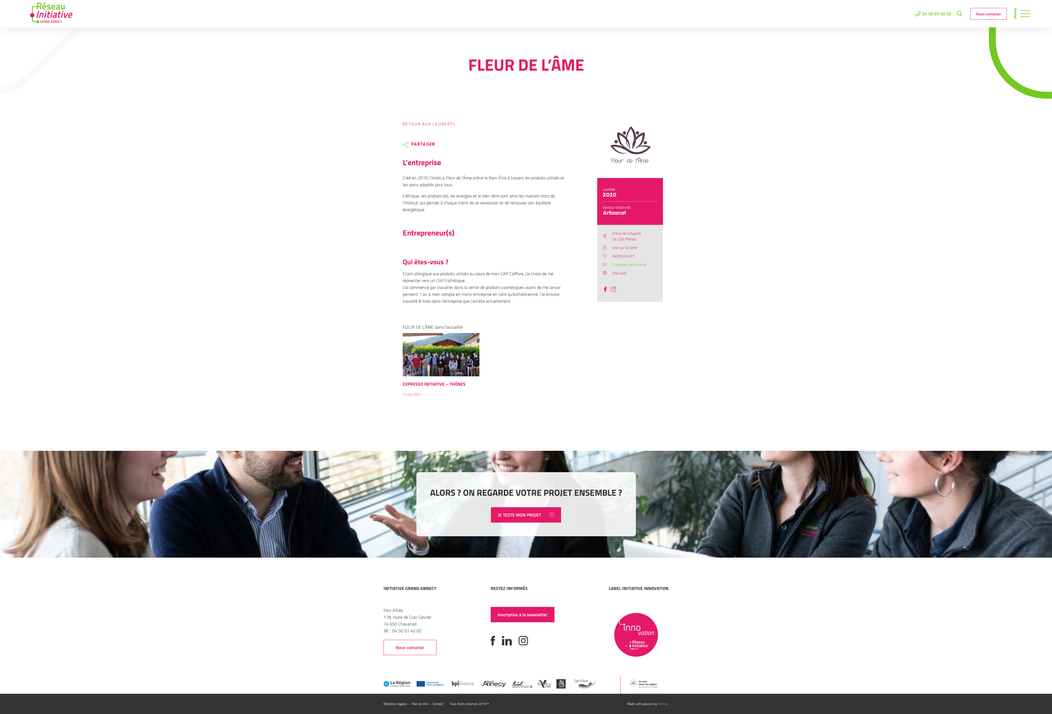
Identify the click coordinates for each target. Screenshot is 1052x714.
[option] (441, 367)
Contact (438, 703)
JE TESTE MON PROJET (519, 515)
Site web (619, 273)
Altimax (663, 703)
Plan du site (420, 703)
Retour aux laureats (429, 124)
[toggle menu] (1025, 14)
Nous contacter (988, 14)
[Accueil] (51, 13)
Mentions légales (395, 703)
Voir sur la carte (624, 247)
